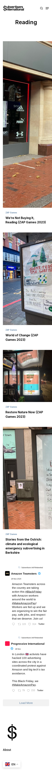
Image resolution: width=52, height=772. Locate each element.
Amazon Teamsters (24, 573)
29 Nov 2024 (16, 579)
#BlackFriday (33, 591)
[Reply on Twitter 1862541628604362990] (14, 624)
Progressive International (27, 643)
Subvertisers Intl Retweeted (32, 568)
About (7, 749)
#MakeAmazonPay (24, 603)
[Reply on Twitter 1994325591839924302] (14, 691)
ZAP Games (11, 212)
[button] (47, 8)
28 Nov (18, 649)
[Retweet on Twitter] (19, 567)
